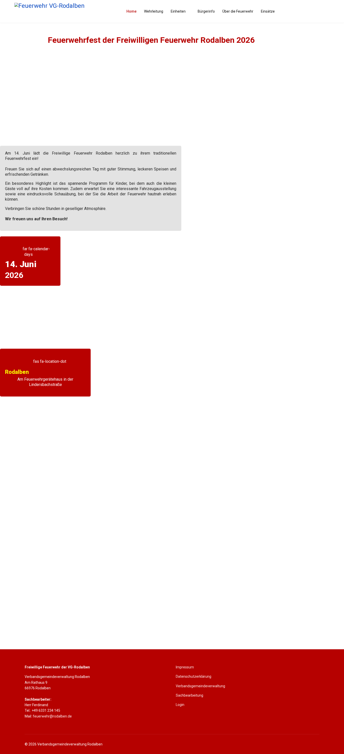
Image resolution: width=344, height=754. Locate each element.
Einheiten (178, 11)
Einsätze (268, 11)
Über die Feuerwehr (237, 11)
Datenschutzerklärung (193, 676)
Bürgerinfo (206, 11)
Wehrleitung (153, 11)
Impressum (185, 667)
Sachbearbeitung (189, 695)
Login (180, 705)
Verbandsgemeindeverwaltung (200, 686)
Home (131, 11)
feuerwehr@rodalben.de (52, 716)
